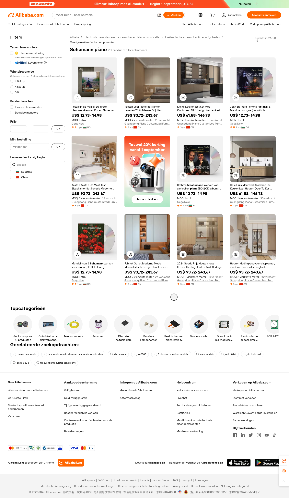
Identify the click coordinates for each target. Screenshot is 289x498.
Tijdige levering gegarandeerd (82, 405)
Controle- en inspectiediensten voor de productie (88, 422)
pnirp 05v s (23, 362)
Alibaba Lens (16, 462)
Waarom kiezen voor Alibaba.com (28, 390)
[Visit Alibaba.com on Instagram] (258, 435)
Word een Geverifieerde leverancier (255, 412)
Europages (201, 480)
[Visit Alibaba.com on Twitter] (251, 435)
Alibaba (74, 37)
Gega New (78, 123)
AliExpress (88, 480)
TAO (175, 480)
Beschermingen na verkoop (81, 412)
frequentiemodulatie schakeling (57, 362)
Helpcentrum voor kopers (192, 390)
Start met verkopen (244, 397)
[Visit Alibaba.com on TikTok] (274, 435)
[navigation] (37, 167)
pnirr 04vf (230, 354)
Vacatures (14, 416)
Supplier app (156, 462)
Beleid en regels (74, 431)
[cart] (213, 15)
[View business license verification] (180, 492)
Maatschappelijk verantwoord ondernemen (26, 407)
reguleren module (26, 354)
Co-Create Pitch (18, 397)
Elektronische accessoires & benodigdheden (192, 37)
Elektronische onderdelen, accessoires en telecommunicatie (122, 37)
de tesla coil (254, 354)
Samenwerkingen (243, 420)
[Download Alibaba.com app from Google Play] (268, 463)
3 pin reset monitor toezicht (173, 354)
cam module (207, 354)
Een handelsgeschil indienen (194, 405)
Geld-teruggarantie (75, 397)
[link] (284, 460)
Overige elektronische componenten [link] (92, 42)
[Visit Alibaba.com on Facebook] (235, 435)
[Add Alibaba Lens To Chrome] (71, 463)
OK (58, 129)
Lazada (144, 480)
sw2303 (142, 354)
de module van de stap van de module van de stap (75, 354)
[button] (159, 15)
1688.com (104, 480)
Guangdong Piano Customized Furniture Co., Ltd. (147, 123)
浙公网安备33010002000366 (208, 492)
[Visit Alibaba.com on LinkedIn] (243, 435)
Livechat (182, 397)
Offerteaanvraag (130, 397)
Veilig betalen (72, 390)
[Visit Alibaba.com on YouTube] (266, 435)
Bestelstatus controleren (248, 405)
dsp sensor (120, 354)
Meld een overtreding (190, 431)
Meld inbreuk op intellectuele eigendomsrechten (194, 422)
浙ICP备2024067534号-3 (244, 492)
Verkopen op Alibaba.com (248, 390)
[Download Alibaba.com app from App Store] (239, 463)
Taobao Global (160, 480)
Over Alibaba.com (19, 382)
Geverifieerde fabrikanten (136, 390)
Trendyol (186, 480)
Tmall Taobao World (125, 480)
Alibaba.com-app (212, 462)
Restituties (183, 412)
